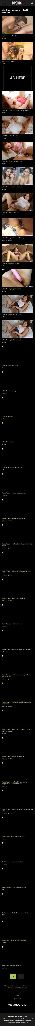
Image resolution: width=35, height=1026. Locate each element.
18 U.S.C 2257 (17, 998)
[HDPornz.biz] (17, 3)
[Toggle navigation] (3, 3)
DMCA (17, 995)
